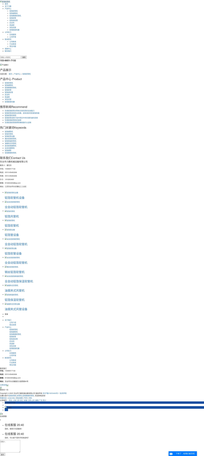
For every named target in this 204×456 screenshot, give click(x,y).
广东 (40, 400)
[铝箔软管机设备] (11, 192)
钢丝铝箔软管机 (10, 138)
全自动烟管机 (10, 148)
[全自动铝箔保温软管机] (14, 276)
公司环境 (12, 37)
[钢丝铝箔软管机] (11, 266)
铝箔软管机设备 (15, 197)
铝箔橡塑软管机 (15, 15)
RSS (25, 398)
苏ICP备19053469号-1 (51, 393)
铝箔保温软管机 (10, 141)
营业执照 (12, 324)
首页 (6, 4)
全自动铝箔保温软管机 (19, 281)
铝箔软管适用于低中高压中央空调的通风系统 (21, 117)
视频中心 (8, 48)
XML (30, 398)
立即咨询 (3, 385)
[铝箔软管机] (10, 220)
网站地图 (19, 398)
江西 (29, 400)
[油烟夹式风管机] (11, 285)
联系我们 (8, 51)
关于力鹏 (8, 6)
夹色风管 (12, 27)
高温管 (11, 25)
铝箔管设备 (12, 235)
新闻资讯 (8, 39)
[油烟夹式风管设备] (12, 304)
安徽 (25, 400)
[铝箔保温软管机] (11, 294)
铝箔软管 (12, 18)
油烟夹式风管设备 (16, 309)
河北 (10, 400)
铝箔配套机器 (14, 30)
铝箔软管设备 (10, 136)
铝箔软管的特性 (10, 115)
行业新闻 (12, 44)
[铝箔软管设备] (11, 248)
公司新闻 (12, 41)
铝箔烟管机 (13, 13)
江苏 (18, 400)
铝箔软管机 (13, 11)
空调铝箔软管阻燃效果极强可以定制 (18, 122)
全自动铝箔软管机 (16, 207)
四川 (44, 400)
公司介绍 (12, 322)
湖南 (36, 400)
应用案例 (12, 34)
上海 (14, 400)
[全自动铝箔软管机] (12, 201)
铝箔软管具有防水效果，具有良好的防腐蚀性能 (22, 113)
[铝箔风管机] (10, 211)
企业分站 (11, 398)
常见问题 (12, 46)
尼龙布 (11, 22)
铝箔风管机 (9, 134)
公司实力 (8, 32)
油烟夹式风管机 (10, 143)
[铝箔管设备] (10, 229)
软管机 (19, 395)
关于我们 (8, 320)
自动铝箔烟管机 (10, 145)
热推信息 (3, 398)
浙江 (21, 400)
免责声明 (63, 393)
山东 (33, 400)
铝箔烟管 (8, 150)
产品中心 (8, 8)
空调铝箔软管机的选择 (13, 120)
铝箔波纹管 (13, 20)
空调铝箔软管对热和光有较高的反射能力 (19, 110)
